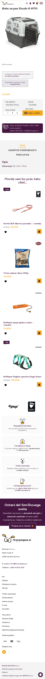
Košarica (6, 622)
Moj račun (6, 615)
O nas (4, 605)
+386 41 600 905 (16, 131)
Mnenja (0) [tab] (22, 154)
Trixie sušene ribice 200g (15, 273)
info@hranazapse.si (31, 131)
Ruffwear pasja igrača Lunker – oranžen (18, 323)
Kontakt (5, 609)
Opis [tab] (22, 145)
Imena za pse (7, 601)
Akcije (5, 588)
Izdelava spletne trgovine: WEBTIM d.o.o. (17, 676)
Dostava (5, 626)
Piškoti (5, 672)
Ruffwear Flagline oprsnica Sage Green (22, 376)
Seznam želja (7, 618)
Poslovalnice (7, 598)
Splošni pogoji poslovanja (13, 630)
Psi (3, 577)
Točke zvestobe (9, 594)
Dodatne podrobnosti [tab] (22, 150)
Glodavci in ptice (9, 584)
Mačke (5, 580)
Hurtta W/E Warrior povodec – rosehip (22, 223)
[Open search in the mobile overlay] (27, 3)
